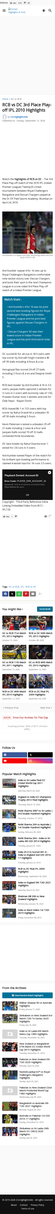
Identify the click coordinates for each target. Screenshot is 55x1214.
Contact (24, 1204)
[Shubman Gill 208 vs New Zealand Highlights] (9, 899)
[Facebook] (5, 594)
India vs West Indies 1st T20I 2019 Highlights (33, 912)
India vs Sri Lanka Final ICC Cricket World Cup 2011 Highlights (31, 783)
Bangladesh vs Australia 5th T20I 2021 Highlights (33, 1105)
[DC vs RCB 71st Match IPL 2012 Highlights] (14, 623)
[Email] (33, 594)
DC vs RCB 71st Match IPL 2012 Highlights (14, 635)
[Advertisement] (27, 46)
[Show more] (40, 594)
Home (5, 99)
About (14, 1204)
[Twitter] (12, 594)
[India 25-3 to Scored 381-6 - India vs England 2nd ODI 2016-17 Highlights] (9, 855)
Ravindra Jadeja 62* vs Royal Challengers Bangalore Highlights (34, 1074)
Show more (44, 609)
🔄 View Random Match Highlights (27, 995)
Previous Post (11, 707)
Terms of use (27, 1208)
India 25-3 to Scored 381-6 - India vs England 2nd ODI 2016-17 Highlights (34, 854)
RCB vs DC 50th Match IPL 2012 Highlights (40, 635)
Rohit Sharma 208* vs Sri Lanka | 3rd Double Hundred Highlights (35, 812)
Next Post (45, 707)
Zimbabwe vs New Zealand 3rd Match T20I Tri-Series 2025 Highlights (35, 1018)
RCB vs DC (31, 586)
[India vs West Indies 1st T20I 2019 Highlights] (9, 913)
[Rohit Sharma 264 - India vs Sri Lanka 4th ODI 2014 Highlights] (9, 841)
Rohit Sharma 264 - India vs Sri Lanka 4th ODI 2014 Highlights (34, 840)
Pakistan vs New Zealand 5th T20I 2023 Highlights (34, 1061)
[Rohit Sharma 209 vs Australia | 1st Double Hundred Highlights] (9, 827)
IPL (22, 586)
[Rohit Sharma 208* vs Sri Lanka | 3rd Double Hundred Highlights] (9, 813)
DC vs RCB (16, 99)
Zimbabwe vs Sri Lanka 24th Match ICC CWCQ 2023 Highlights (34, 1131)
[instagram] (40, 760)
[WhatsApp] (19, 594)
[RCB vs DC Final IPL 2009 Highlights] (41, 681)
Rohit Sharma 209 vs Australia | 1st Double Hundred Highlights (34, 826)
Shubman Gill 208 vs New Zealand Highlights (31, 898)
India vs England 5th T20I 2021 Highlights (34, 884)
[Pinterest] (26, 594)
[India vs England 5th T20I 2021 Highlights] (9, 885)
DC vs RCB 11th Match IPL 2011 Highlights (14, 664)
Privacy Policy (37, 1204)
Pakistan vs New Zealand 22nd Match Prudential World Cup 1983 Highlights (35, 1090)
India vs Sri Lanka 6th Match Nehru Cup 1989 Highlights (33, 1032)
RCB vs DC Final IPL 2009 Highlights (39, 693)
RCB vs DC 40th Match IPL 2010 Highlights (14, 693)
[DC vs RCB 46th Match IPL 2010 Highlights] (41, 652)
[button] (4, 10)
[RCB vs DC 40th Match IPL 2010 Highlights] (14, 681)
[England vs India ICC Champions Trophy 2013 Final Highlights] (9, 800)
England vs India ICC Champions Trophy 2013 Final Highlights (34, 798)
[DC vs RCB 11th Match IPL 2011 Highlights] (14, 652)
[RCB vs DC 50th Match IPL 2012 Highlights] (41, 623)
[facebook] (14, 754)
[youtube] (14, 760)
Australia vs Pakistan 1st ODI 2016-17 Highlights (34, 1117)
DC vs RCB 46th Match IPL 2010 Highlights (40, 664)
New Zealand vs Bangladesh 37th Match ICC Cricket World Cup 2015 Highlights (34, 1046)
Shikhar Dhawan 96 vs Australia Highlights (35, 1004)
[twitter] (40, 754)
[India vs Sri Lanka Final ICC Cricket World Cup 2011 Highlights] (9, 783)
